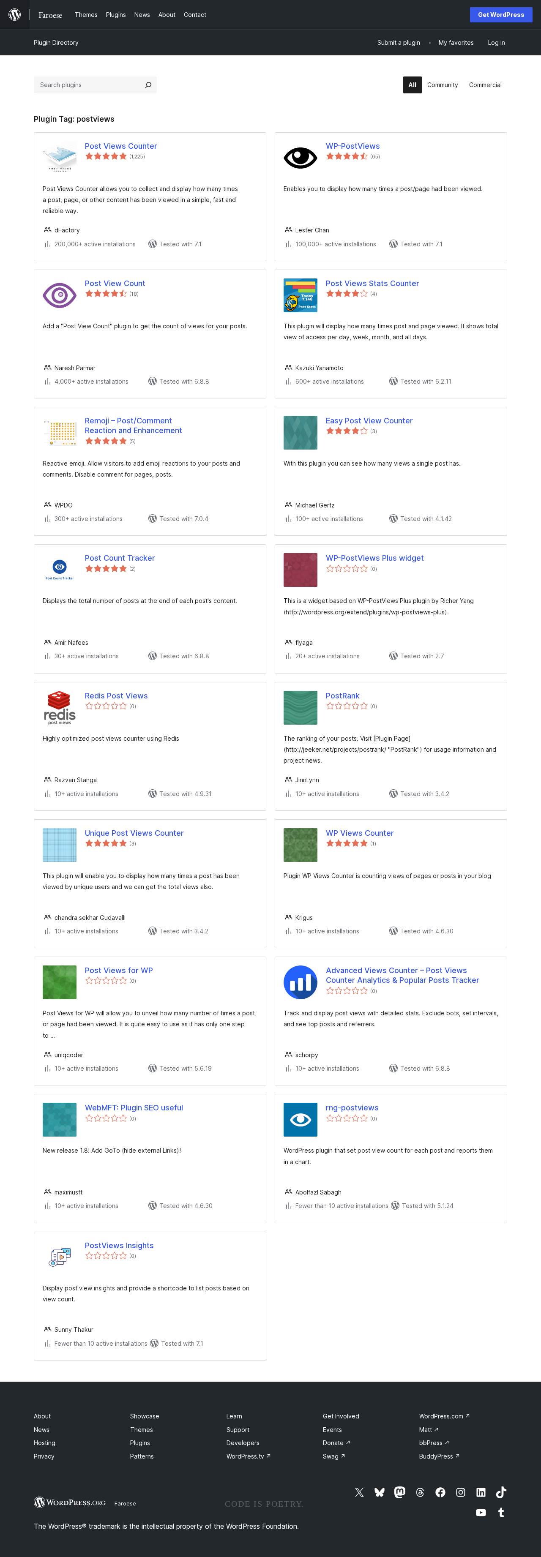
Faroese (125, 1503)
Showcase (144, 1416)
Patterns (142, 1456)
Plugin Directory (56, 42)
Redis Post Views (116, 695)
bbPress (434, 1442)
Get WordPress (501, 14)
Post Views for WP (119, 970)
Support (238, 1429)
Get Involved (341, 1416)
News (41, 1429)
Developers (243, 1442)
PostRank (343, 695)
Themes (141, 1429)
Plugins (140, 1442)
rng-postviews (352, 1107)
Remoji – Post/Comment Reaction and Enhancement (133, 425)
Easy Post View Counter (369, 420)
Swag (334, 1456)
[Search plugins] (148, 84)
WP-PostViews (353, 146)
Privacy (44, 1456)
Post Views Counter (121, 146)
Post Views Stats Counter (372, 283)
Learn (234, 1416)
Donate (337, 1442)
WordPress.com (444, 1416)
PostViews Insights (119, 1245)
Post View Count (115, 283)
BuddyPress (439, 1456)
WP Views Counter (360, 833)
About (42, 1416)
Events (332, 1429)
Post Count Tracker (120, 558)
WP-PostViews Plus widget (375, 558)
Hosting (44, 1442)
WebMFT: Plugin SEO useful (134, 1107)
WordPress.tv (249, 1456)
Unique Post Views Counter (134, 833)
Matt (429, 1429)
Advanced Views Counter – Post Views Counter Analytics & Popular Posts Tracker (402, 975)
